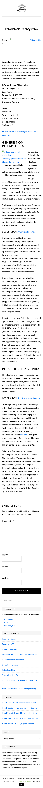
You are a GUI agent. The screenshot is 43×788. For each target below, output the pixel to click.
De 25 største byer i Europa (13, 659)
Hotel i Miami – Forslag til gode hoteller (18, 723)
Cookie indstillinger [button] (24, 781)
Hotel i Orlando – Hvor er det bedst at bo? (19, 703)
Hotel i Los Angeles (10, 649)
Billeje (6, 623)
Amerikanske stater (26, 231)
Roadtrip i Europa (9, 639)
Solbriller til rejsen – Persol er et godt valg (19, 688)
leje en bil (24, 434)
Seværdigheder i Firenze (12, 675)
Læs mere (36, 781)
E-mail (5, 566)
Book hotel (8, 619)
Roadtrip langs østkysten (29, 398)
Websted (6, 578)
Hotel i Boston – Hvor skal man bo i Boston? (19, 708)
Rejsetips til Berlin (9, 670)
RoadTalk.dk (21, 8)
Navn (5, 554)
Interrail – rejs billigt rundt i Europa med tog (19, 654)
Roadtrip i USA (8, 644)
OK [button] (21, 784)
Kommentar (8, 521)
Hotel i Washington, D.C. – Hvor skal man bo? (20, 718)
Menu (22, 19)
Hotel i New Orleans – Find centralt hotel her (20, 713)
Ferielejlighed (9, 626)
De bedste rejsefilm (10, 665)
